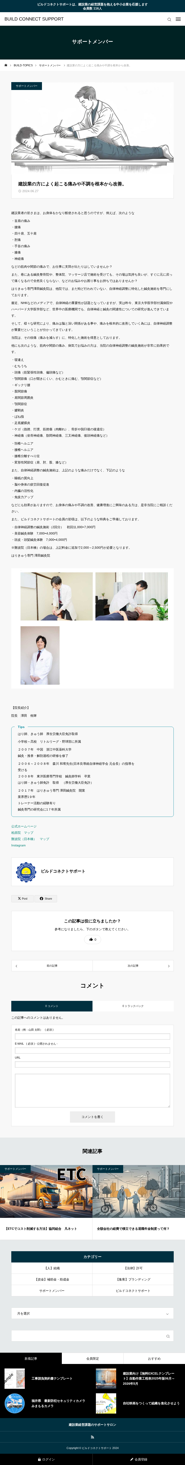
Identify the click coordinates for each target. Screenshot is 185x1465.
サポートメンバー (26, 86)
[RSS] (93, 1437)
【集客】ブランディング (133, 1279)
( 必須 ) (34, 1029)
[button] (92, 939)
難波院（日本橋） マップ (30, 839)
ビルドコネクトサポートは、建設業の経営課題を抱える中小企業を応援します (92, 4)
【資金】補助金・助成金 (52, 1279)
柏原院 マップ (22, 832)
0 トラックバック (133, 1006)
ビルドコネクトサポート (133, 1290)
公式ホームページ (24, 826)
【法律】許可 (133, 1268)
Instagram (18, 845)
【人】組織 (52, 1268)
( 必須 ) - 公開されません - (36, 1043)
